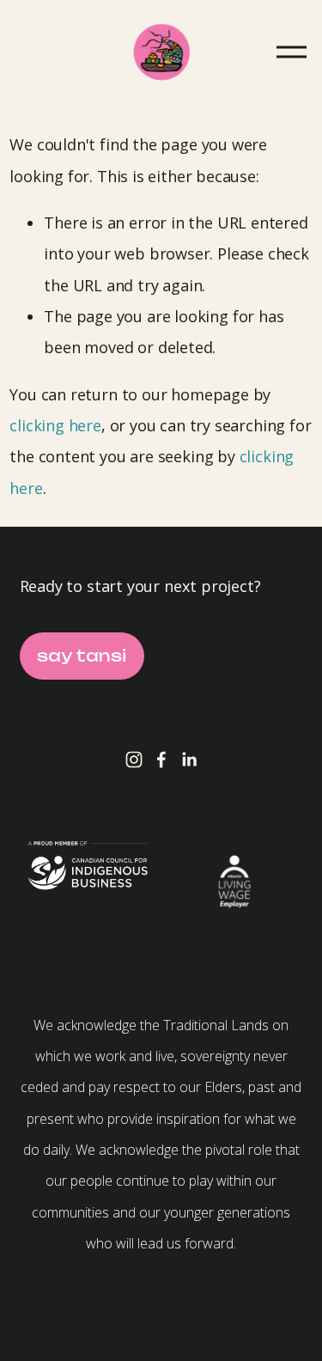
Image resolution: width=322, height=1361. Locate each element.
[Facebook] (161, 759)
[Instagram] (134, 759)
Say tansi (81, 656)
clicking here (55, 425)
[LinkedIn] (188, 759)
